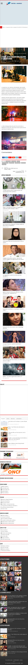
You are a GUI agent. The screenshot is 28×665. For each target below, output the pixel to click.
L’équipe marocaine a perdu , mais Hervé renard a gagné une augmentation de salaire (13, 259)
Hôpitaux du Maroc (5, 545)
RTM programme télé (20, 457)
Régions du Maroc (5, 537)
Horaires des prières (6, 501)
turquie (4, 164)
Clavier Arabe (4, 508)
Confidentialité (16, 660)
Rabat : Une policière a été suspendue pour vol (18, 171)
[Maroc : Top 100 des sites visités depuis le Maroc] (4, 428)
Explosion (12, 162)
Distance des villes (5, 534)
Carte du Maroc (4, 529)
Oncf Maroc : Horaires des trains (7, 474)
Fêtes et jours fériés (5, 502)
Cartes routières (4, 531)
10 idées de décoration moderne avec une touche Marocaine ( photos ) (12, 191)
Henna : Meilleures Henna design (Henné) (16, 443)
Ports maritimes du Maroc (7, 518)
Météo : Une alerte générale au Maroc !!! (12, 376)
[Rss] (13, 661)
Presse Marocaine (8, 660)
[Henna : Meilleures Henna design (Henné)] (4, 445)
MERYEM (3, 61)
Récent (8, 418)
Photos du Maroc (5, 492)
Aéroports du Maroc (6, 517)
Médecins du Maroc (5, 549)
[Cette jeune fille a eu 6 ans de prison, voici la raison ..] (4, 434)
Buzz (21, 61)
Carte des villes (5, 536)
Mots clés (13, 418)
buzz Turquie (5, 162)
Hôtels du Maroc (5, 515)
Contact (21, 660)
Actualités (7, 53)
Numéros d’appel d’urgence (7, 499)
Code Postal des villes (5, 539)
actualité (14, 161)
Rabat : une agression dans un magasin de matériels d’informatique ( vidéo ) (12, 208)
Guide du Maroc (5, 491)
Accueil (2, 53)
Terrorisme (18, 162)
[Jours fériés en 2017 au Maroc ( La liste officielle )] (4, 423)
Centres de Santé (4, 547)
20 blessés (8, 161)
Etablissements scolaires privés (8, 523)
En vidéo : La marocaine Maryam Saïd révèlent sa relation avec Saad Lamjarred (17, 646)
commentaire (18, 418)
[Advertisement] (14, 15)
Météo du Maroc (5, 486)
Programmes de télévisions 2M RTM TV (9, 505)
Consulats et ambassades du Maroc (8, 520)
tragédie (23, 162)
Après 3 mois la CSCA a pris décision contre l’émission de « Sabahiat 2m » (13, 292)
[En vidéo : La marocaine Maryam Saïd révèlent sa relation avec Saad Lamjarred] (4, 439)
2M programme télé (7, 457)
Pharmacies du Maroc (6, 550)
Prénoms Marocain (5, 489)
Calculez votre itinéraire (6, 533)
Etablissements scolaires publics (8, 521)
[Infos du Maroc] (14, 3)
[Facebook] (14, 661)
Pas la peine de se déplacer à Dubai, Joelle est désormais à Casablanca (13, 225)
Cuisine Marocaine (5, 488)
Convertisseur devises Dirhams (7, 507)
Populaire (3, 418)
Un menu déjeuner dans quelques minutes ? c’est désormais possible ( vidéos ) (17, 596)
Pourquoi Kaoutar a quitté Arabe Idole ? (12, 344)
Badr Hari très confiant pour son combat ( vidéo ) (11, 168)
